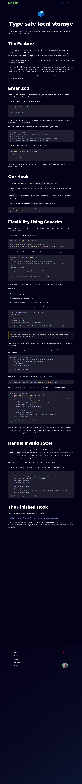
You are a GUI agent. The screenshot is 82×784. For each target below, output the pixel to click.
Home (15, 652)
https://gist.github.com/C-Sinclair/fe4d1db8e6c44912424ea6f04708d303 (33, 518)
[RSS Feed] (73, 3)
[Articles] (63, 3)
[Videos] (68, 3)
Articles (16, 655)
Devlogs (16, 666)
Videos (16, 659)
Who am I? (17, 662)
